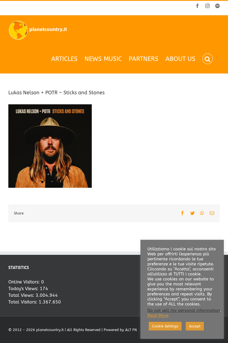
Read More (157, 315)
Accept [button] (194, 326)
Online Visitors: (24, 282)
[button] (207, 58)
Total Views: (22, 295)
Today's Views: (24, 288)
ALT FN (131, 330)
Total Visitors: (23, 302)
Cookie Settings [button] (165, 326)
